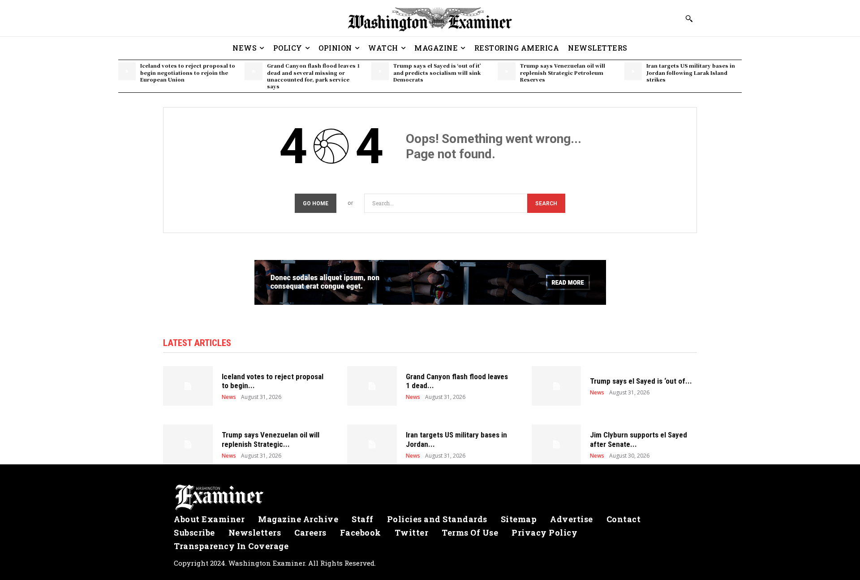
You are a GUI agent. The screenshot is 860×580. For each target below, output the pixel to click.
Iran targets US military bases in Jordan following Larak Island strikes (690, 72)
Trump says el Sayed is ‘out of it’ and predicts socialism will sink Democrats (437, 72)
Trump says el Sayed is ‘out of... (641, 381)
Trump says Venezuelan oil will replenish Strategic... (270, 439)
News (229, 397)
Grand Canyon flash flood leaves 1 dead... (457, 381)
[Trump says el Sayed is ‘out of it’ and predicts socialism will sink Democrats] (380, 71)
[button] (689, 18)
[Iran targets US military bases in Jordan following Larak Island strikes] (633, 71)
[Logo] (430, 497)
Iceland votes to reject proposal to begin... (272, 381)
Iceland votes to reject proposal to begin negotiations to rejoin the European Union (187, 72)
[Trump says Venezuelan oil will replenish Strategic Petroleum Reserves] (506, 71)
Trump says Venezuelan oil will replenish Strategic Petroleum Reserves (562, 72)
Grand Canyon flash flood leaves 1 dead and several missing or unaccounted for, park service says (313, 76)
